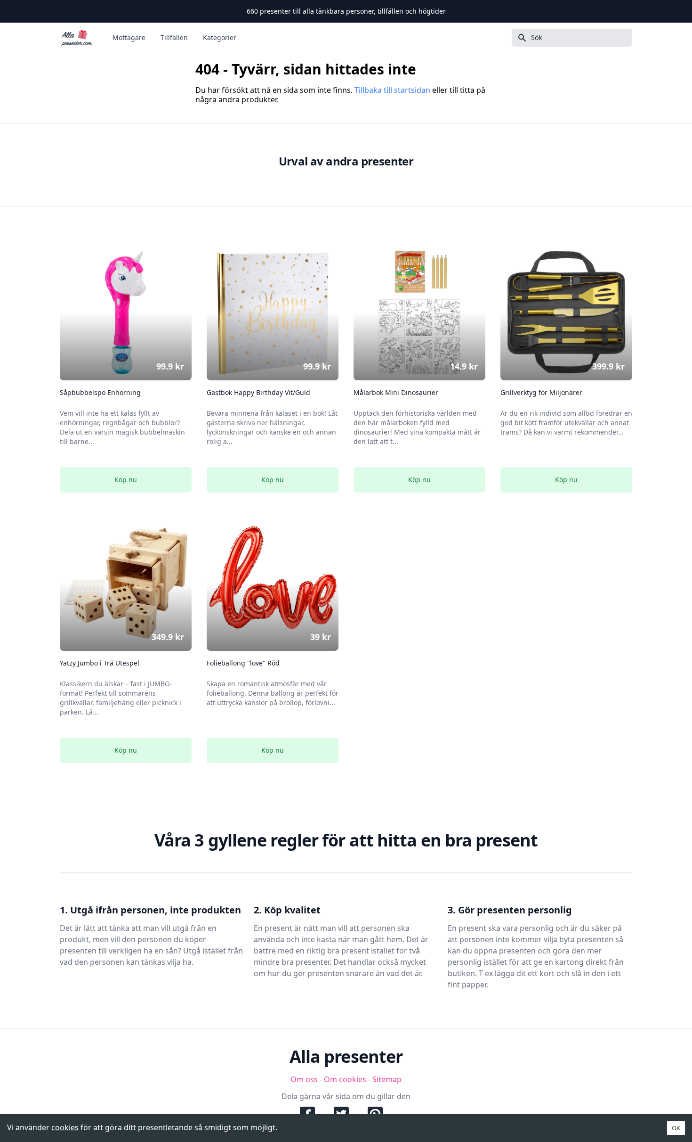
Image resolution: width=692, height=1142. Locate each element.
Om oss (304, 1079)
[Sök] (519, 38)
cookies (65, 1127)
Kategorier (219, 37)
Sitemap (387, 1079)
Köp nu (125, 479)
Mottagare (129, 37)
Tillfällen (174, 37)
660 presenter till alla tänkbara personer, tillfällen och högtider (346, 11)
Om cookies (345, 1079)
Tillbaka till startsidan (392, 90)
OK (676, 1128)
